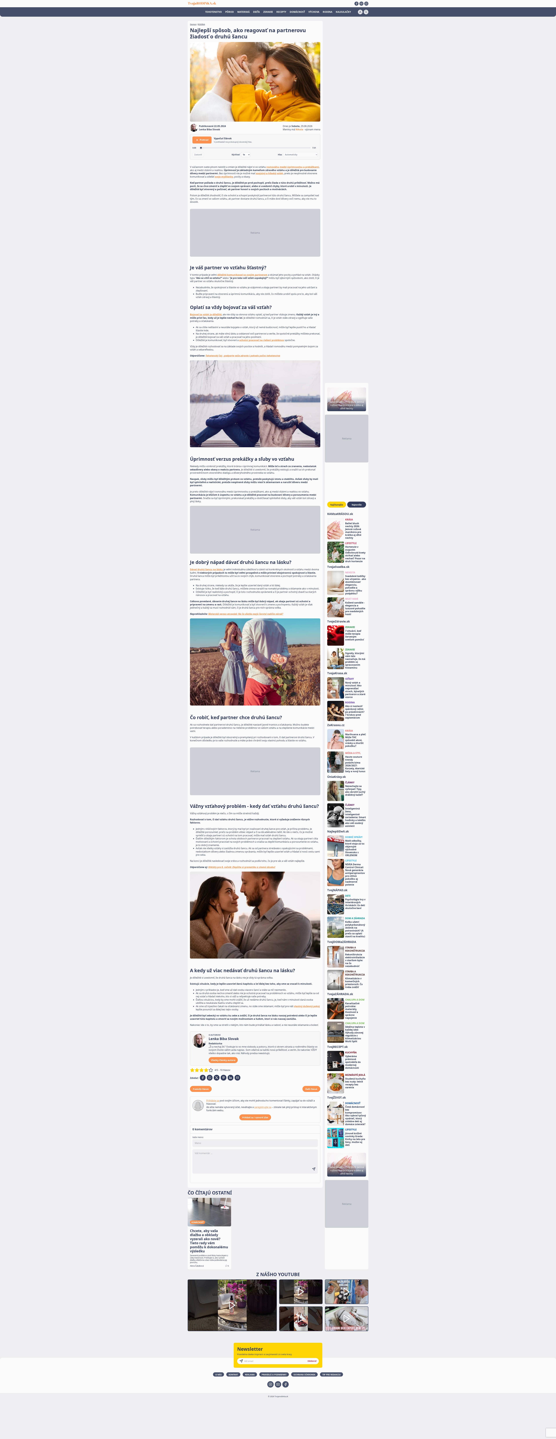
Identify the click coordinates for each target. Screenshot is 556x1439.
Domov (193, 24)
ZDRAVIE (268, 11)
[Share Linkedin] (230, 1078)
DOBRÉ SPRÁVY (354, 837)
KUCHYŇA (351, 1052)
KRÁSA (349, 519)
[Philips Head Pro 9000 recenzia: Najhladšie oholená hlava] (346, 1292)
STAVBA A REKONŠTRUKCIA (355, 949)
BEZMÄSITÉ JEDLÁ (355, 1075)
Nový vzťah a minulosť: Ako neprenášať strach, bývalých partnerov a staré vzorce (355, 690)
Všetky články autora (223, 1060)
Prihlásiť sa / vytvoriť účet (255, 1117)
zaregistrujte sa (262, 1107)
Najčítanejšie (336, 504)
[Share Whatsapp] (210, 1078)
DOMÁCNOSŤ (297, 11)
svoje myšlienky (224, 176)
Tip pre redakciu (331, 1374)
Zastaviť (198, 154)
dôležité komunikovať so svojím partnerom (242, 274)
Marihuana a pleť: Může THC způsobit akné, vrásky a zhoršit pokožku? (355, 740)
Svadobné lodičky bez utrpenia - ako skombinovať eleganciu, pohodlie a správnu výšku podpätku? (355, 585)
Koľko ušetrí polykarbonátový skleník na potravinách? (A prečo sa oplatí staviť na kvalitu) (355, 929)
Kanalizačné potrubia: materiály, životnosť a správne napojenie (352, 1010)
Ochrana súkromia (304, 1374)
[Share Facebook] (203, 1078)
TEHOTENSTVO (213, 11)
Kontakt (233, 1374)
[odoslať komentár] (314, 1169)
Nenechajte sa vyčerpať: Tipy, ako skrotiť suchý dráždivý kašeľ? (355, 790)
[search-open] (366, 12)
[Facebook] (356, 4)
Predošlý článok (201, 1089)
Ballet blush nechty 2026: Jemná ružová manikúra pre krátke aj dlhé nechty (353, 530)
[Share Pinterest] (223, 1078)
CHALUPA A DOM (354, 999)
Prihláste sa (212, 1100)
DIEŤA (256, 11)
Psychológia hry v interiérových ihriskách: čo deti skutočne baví (355, 904)
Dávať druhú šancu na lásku (206, 569)
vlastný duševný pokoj (307, 1006)
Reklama (250, 1374)
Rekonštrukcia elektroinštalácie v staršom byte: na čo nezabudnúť (355, 960)
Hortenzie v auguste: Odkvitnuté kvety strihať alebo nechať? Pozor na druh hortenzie (355, 554)
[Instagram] (366, 4)
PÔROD (229, 11)
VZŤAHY (349, 678)
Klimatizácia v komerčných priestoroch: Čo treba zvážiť (354, 983)
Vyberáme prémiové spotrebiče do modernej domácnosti (353, 1062)
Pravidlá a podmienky (274, 1374)
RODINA (327, 11)
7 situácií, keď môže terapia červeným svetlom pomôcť (354, 635)
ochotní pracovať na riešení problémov (261, 340)
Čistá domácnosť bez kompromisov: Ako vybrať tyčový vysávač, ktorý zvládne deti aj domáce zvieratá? (355, 1115)
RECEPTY (281, 11)
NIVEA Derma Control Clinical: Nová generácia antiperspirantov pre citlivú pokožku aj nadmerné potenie (355, 874)
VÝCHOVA (313, 11)
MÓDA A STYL (353, 753)
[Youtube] (361, 4)
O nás (218, 1374)
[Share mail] (237, 1078)
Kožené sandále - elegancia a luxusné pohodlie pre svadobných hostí (355, 608)
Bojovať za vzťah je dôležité (206, 314)
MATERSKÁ (243, 11)
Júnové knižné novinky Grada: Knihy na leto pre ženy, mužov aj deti (355, 1139)
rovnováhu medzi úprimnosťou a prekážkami (292, 167)
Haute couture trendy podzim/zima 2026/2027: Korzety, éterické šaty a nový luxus (355, 764)
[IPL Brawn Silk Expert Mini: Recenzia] (346, 1319)
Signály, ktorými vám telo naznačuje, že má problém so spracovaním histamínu (355, 660)
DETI (347, 895)
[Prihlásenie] (360, 12)
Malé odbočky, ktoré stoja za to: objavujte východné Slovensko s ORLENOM (355, 848)
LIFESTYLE (351, 543)
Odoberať (312, 1361)
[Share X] (217, 1078)
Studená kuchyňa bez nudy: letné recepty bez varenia (355, 1083)
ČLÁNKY (349, 782)
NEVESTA (350, 572)
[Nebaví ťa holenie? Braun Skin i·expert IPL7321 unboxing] (300, 1319)
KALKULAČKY (343, 11)
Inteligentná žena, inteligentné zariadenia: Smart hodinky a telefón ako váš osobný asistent (355, 817)
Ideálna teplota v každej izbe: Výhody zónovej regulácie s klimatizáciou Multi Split (355, 1034)
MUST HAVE (351, 598)
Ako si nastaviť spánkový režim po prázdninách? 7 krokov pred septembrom (354, 712)
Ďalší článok (311, 1089)
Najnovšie (357, 504)
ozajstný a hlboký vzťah (269, 173)
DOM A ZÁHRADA (355, 918)
